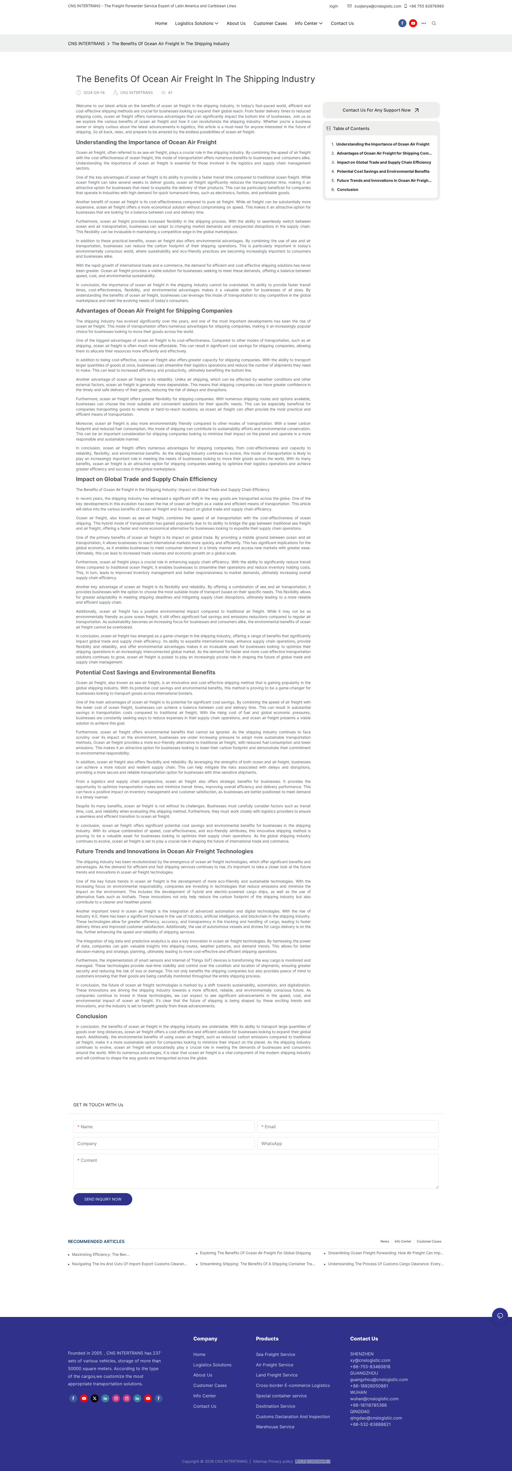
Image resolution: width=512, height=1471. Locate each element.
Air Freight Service (274, 1364)
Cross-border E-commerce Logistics (293, 1385)
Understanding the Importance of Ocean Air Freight (382, 144)
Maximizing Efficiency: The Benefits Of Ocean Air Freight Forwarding (101, 1254)
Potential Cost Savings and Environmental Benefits (383, 171)
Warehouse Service (275, 1426)
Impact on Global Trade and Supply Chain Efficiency (384, 162)
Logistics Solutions (212, 1364)
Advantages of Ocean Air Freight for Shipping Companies (384, 153)
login (333, 6)
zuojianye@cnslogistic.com (377, 6)
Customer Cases (429, 1241)
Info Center (403, 1241)
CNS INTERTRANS (86, 43)
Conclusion (347, 189)
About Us (202, 1375)
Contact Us (204, 1406)
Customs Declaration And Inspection (293, 1416)
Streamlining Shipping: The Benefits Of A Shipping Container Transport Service (258, 1263)
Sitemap (260, 1461)
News (385, 1241)
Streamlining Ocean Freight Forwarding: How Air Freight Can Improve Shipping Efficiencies (386, 1252)
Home (199, 1354)
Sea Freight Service (275, 1354)
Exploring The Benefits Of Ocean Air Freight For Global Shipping (255, 1252)
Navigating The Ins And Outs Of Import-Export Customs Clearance (130, 1263)
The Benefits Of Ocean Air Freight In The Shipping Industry (171, 43)
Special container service (281, 1395)
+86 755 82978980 (426, 6)
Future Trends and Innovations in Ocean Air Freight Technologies (384, 180)
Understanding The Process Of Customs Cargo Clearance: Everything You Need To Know (386, 1263)
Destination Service (275, 1406)
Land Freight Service (277, 1375)
